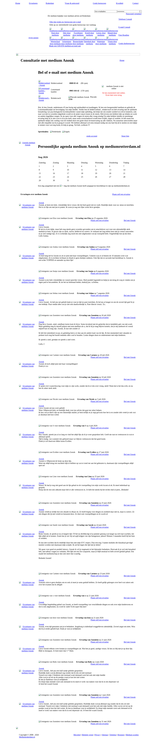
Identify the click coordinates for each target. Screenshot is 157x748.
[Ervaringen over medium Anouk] (27, 207)
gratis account (91, 136)
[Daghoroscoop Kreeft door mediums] (89, 35)
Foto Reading (123, 35)
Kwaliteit (119, 3)
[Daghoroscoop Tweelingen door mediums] (78, 35)
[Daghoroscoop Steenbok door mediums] (89, 44)
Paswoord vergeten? (134, 14)
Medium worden (132, 735)
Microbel (76, 735)
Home (17, 3)
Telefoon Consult (125, 19)
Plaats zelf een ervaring (121, 194)
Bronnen (121, 735)
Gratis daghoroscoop (126, 43)
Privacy (97, 735)
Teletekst (112, 735)
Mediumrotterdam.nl (29, 8)
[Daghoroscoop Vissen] (112, 44)
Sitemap (105, 735)
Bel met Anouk (130, 220)
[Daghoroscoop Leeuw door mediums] (101, 35)
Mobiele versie (87, 735)
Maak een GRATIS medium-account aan (65, 46)
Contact (135, 3)
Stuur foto (125, 136)
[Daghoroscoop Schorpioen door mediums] (66, 44)
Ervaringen (33, 3)
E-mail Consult (124, 27)
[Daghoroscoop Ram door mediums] (55, 35)
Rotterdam (50, 3)
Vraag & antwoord (72, 3)
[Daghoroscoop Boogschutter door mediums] (78, 44)
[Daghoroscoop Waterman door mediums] (101, 44)
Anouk (41, 203)
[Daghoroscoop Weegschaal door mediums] (55, 44)
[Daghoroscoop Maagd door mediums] (112, 35)
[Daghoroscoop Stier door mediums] (66, 35)
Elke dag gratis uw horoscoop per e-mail (65, 22)
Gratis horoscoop (99, 3)
